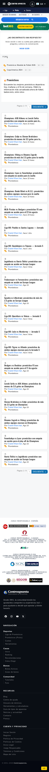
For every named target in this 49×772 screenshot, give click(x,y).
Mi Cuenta (36, 14)
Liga (5, 10)
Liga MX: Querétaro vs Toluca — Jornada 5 (22, 316)
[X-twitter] (23, 616)
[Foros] (4, 57)
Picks (16, 10)
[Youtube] (17, 616)
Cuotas (27, 10)
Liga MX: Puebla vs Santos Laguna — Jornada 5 (24, 229)
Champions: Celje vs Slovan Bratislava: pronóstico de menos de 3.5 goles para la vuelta (22, 138)
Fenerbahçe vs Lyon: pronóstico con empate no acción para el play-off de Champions (23, 439)
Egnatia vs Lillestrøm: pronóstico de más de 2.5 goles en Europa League (23, 299)
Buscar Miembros (9, 14)
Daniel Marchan (15, 123)
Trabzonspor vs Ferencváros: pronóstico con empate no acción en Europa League (23, 281)
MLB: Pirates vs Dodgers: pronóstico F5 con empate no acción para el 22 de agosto (23, 211)
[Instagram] (11, 616)
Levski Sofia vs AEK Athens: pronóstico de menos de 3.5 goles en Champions (22, 385)
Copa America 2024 (18, 70)
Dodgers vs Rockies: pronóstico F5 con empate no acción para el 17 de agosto (21, 367)
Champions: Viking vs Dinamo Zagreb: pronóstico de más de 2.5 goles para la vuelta (24, 156)
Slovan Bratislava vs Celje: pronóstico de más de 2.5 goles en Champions (24, 403)
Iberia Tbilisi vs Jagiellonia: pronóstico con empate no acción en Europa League (23, 458)
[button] (4, 4)
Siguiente (38, 107)
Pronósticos (13, 126)
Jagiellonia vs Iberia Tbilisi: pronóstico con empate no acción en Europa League (23, 263)
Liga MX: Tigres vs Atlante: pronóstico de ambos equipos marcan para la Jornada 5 (22, 348)
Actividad (23, 14)
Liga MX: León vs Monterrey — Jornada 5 (22, 331)
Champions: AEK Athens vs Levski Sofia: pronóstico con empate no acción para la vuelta (22, 119)
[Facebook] (5, 616)
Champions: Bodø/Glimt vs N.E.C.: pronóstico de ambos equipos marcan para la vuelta (24, 192)
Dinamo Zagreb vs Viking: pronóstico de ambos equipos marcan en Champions (21, 421)
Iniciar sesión (24, 48)
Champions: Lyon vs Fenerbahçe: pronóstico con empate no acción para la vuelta (23, 174)
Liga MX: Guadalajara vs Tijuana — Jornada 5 (23, 246)
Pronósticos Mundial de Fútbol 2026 (25, 65)
